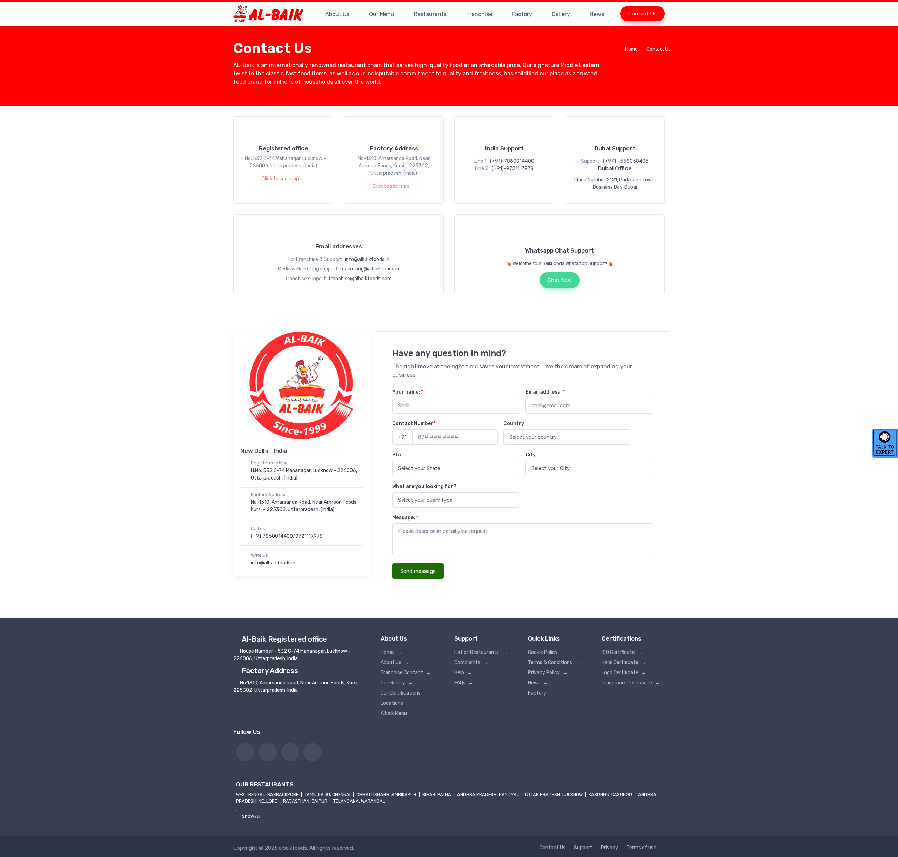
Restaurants (430, 14)
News (597, 14)
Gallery (561, 14)
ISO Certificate (622, 652)
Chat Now (560, 280)
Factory (522, 14)
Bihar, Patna (437, 794)
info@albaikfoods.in (367, 259)
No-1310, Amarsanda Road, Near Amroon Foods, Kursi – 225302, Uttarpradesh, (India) (304, 506)
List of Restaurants (481, 652)
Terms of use (641, 848)
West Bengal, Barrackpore (268, 794)
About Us (337, 14)
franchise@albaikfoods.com (360, 279)
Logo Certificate (624, 673)
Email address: (545, 392)
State (399, 455)
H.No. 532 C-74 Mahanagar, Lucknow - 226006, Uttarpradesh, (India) (304, 474)
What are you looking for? (424, 486)
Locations (396, 703)
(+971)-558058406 (626, 161)
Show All (251, 816)
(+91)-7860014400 (512, 161)
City (530, 455)
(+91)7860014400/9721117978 (287, 536)
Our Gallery (397, 683)
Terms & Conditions (554, 662)
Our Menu (381, 14)
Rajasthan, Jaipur (305, 801)
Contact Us (642, 14)
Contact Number (413, 424)
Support (583, 848)
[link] (245, 752)
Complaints (471, 662)
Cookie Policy (546, 652)
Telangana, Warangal (359, 801)
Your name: (407, 392)
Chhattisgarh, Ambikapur (386, 794)
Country (513, 424)
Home (631, 49)
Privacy (609, 848)
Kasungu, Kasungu (611, 794)
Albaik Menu (398, 713)
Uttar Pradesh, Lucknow (554, 794)
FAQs (463, 683)
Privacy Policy (548, 673)
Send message (418, 571)
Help (463, 673)
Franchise (479, 14)
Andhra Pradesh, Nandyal (488, 794)
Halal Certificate (624, 662)
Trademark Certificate (631, 683)
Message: (405, 518)
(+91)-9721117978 (513, 169)
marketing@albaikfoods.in (369, 269)
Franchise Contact (406, 673)
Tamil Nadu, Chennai (327, 794)
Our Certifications (404, 693)
